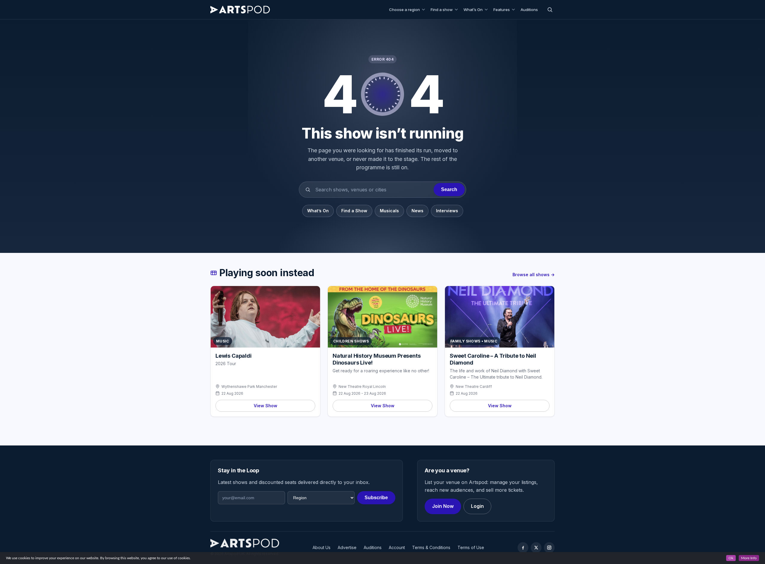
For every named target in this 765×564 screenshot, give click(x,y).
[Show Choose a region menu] (424, 9)
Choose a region (404, 9)
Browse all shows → (533, 274)
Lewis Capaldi (233, 356)
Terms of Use (471, 547)
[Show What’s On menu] (487, 9)
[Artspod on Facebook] (523, 547)
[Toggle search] (550, 9)
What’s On (473, 9)
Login (477, 506)
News (417, 210)
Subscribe (376, 497)
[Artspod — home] (240, 9)
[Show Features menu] (514, 9)
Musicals (389, 210)
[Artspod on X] (536, 547)
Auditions (529, 9)
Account (397, 547)
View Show (265, 405)
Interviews (447, 210)
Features (501, 9)
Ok (731, 558)
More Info (749, 558)
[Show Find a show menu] (457, 9)
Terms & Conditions (431, 547)
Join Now (443, 506)
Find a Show (354, 210)
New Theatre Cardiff (474, 386)
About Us (322, 547)
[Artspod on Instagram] (549, 547)
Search (449, 189)
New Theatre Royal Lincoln (362, 386)
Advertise (347, 547)
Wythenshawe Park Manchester (249, 386)
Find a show (442, 9)
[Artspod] (244, 543)
